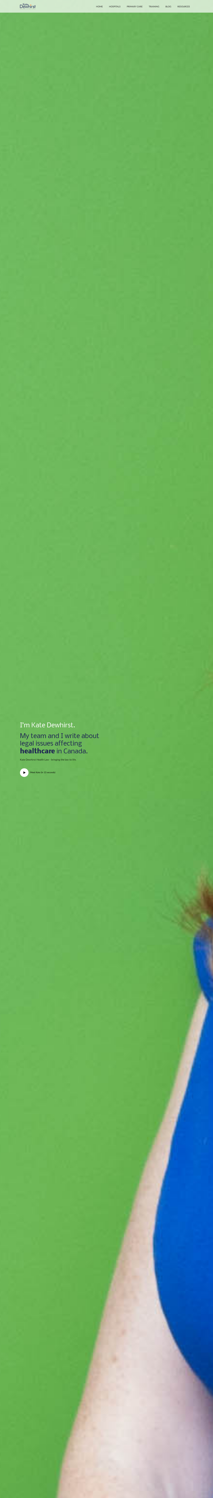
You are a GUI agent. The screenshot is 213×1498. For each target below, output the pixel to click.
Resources (183, 7)
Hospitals (115, 7)
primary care (135, 7)
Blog (168, 7)
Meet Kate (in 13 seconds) (42, 772)
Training (154, 7)
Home (99, 7)
